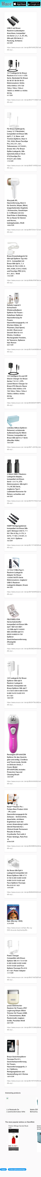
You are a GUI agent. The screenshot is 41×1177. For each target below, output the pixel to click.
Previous (7, 1142)
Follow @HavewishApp (17, 1169)
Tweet (3, 1169)
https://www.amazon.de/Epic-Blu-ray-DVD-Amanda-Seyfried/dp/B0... (19, 929)
